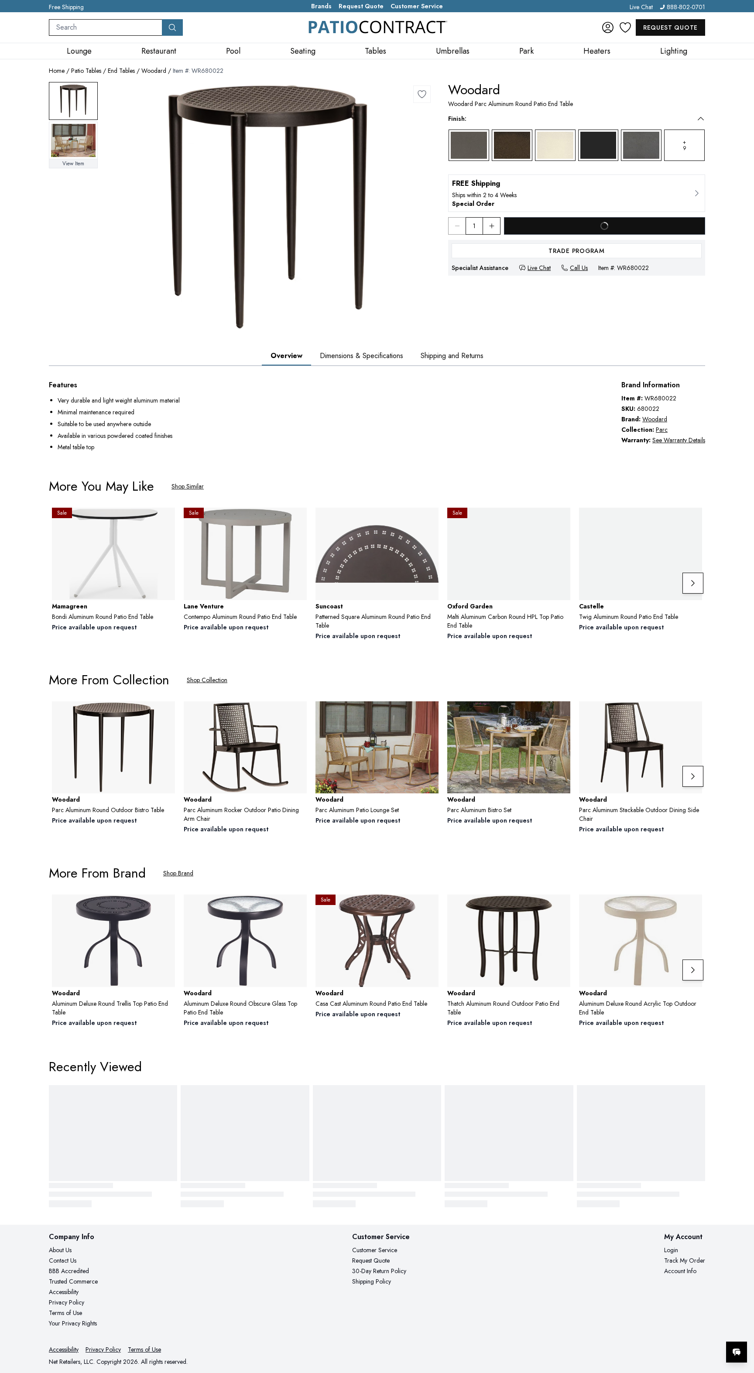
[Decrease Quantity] (457, 226)
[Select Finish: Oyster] (555, 145)
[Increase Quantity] (491, 226)
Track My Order (684, 1260)
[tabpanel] (377, 417)
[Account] (608, 27)
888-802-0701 (686, 7)
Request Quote (361, 6)
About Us (60, 1250)
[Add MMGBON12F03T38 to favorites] (165, 521)
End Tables (121, 70)
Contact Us (62, 1260)
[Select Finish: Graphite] (641, 145)
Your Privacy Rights (73, 1323)
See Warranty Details (678, 440)
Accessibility (64, 1292)
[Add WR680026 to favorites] (165, 715)
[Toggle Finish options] (700, 118)
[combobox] (105, 27)
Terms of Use (65, 1312)
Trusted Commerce (73, 1281)
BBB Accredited (69, 1271)
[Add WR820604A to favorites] (165, 908)
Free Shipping (66, 7)
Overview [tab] (286, 356)
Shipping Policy (371, 1281)
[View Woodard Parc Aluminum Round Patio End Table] (73, 101)
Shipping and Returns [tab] (452, 356)
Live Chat (641, 7)
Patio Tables (86, 70)
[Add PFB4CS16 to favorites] (692, 521)
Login (671, 1250)
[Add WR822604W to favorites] (692, 908)
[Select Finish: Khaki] (512, 145)
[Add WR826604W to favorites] (296, 908)
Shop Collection (207, 680)
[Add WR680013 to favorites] (296, 715)
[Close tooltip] (740, 1325)
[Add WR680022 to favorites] (422, 94)
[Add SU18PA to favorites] (428, 521)
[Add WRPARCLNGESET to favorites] (428, 715)
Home (57, 70)
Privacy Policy (66, 1302)
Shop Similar (187, 486)
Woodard (153, 70)
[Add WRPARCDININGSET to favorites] (560, 715)
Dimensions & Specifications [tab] (361, 356)
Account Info (680, 1271)
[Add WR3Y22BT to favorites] (428, 908)
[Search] (172, 27)
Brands (321, 6)
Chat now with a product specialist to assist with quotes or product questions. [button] (675, 1329)
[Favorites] (625, 27)
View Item (73, 163)
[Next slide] (692, 583)
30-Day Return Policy (379, 1271)
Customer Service (417, 6)
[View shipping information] (577, 193)
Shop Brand (178, 873)
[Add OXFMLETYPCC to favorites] (560, 521)
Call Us (579, 267)
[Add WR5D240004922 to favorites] (560, 908)
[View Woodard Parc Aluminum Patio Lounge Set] (73, 141)
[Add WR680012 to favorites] (692, 715)
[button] (570, 118)
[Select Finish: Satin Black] (598, 145)
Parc (662, 429)
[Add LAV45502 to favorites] (296, 521)
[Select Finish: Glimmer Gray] (469, 145)
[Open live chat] (736, 1352)
